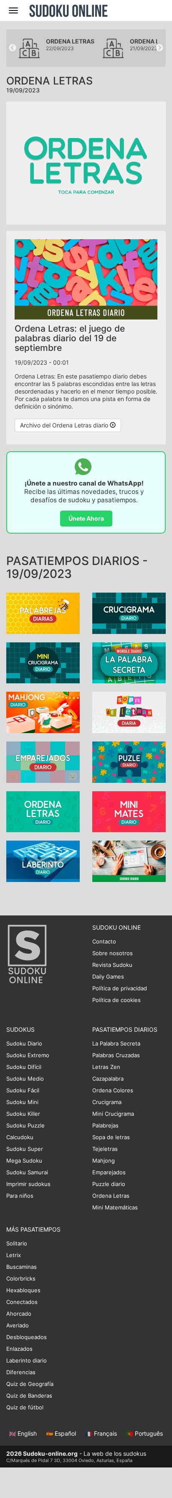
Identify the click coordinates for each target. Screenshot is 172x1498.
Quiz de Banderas (29, 1395)
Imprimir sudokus (28, 1184)
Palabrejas (105, 1125)
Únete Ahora (86, 518)
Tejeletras (105, 1148)
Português (148, 1433)
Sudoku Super (24, 1148)
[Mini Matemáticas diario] (129, 811)
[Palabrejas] (43, 612)
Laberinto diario (26, 1360)
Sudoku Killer (23, 1113)
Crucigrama (106, 1102)
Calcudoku (19, 1137)
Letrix (13, 1255)
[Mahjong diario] (43, 712)
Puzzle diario (108, 1184)
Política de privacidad (119, 988)
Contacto (104, 941)
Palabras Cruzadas (116, 1055)
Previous (12, 48)
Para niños (19, 1195)
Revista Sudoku (112, 964)
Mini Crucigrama (113, 1113)
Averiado (17, 1325)
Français (105, 1433)
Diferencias (20, 1372)
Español (65, 1433)
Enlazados (19, 1348)
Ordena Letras (110, 1195)
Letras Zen (106, 1066)
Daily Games (108, 976)
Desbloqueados (26, 1337)
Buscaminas (21, 1266)
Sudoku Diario (24, 1043)
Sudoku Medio (25, 1078)
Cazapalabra (108, 1078)
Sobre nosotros (112, 953)
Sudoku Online (68, 10)
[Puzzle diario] (129, 761)
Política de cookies (116, 1000)
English (27, 1433)
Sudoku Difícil (23, 1066)
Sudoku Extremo (27, 1055)
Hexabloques (23, 1290)
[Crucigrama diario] (129, 612)
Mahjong (103, 1160)
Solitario (16, 1243)
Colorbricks (20, 1278)
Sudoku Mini (22, 1102)
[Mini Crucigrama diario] (43, 662)
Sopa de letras (111, 1137)
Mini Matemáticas (115, 1207)
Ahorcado (18, 1313)
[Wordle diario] (129, 662)
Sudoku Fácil (22, 1090)
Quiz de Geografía (29, 1383)
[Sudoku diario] (129, 860)
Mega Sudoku (24, 1160)
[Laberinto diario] (43, 860)
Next (159, 48)
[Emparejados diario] (43, 761)
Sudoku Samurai (27, 1172)
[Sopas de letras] (129, 712)
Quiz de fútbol (24, 1407)
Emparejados (109, 1172)
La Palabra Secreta (116, 1043)
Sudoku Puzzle (25, 1125)
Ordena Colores (112, 1090)
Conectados (22, 1302)
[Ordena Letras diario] (43, 811)
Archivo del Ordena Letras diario (65, 425)
